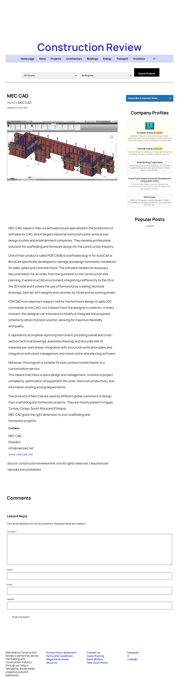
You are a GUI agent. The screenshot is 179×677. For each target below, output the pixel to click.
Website (10, 599)
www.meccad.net (20, 454)
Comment (12, 531)
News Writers (95, 659)
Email (10, 584)
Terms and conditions (59, 656)
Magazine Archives (57, 659)
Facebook (133, 652)
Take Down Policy (97, 662)
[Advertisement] (89, 19)
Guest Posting (95, 656)
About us (51, 662)
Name (10, 569)
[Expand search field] (154, 59)
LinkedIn (132, 659)
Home (11, 103)
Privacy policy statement (61, 652)
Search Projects (146, 73)
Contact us (93, 652)
